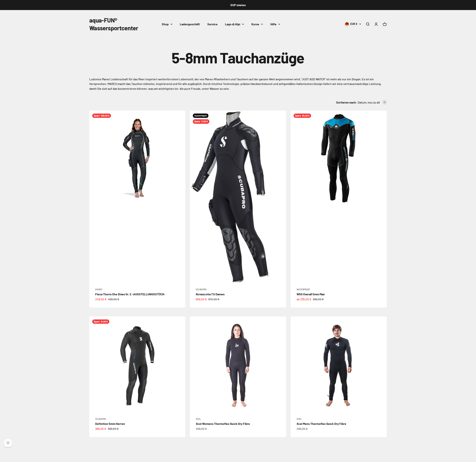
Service (212, 24)
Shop (165, 24)
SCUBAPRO (201, 289)
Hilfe (273, 24)
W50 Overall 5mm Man (311, 294)
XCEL (198, 419)
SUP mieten (238, 5)
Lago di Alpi (232, 24)
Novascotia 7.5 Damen (210, 294)
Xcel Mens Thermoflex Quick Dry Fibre (321, 423)
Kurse (255, 24)
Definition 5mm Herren (110, 423)
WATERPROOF (303, 289)
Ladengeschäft (190, 24)
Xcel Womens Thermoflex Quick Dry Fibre (223, 423)
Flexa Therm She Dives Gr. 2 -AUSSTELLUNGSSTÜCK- (130, 294)
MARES (98, 289)
